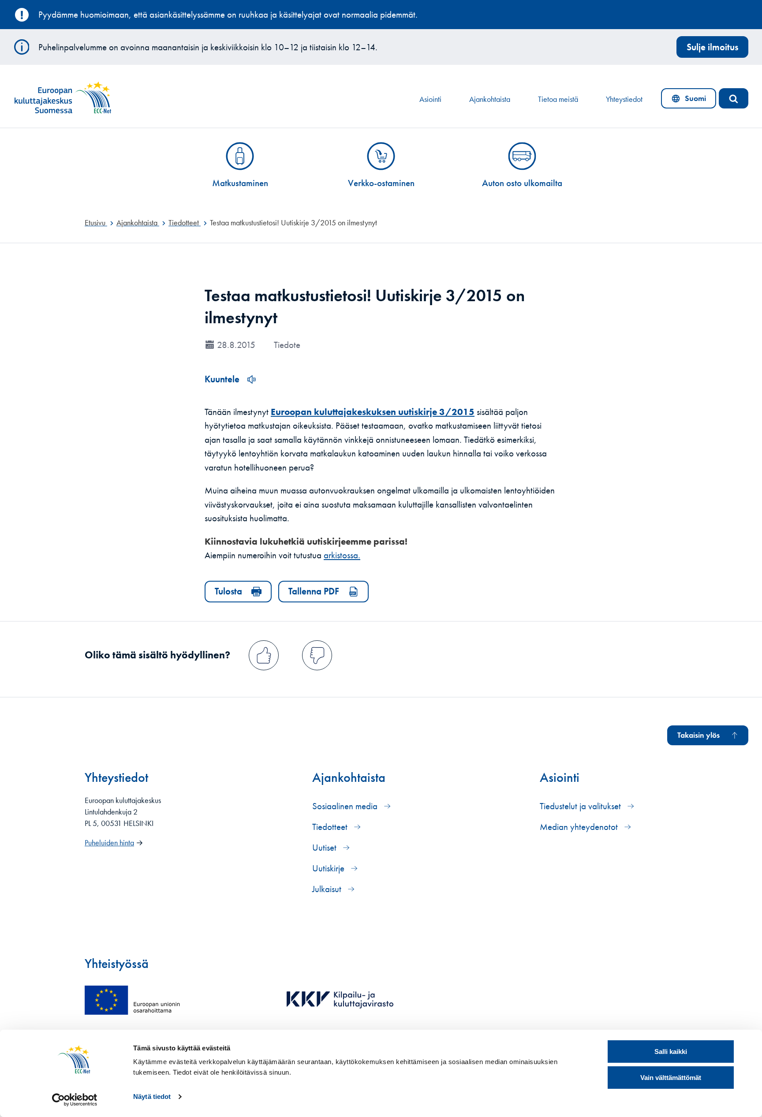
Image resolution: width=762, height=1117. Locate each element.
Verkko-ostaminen (381, 183)
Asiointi (430, 99)
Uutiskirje (329, 868)
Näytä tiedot (152, 1096)
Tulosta (228, 591)
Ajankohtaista (489, 99)
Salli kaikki (670, 1051)
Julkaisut (328, 889)
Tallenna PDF (313, 591)
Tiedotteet (331, 827)
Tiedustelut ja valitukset (581, 806)
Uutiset (325, 847)
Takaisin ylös (698, 735)
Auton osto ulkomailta (522, 183)
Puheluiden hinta (109, 843)
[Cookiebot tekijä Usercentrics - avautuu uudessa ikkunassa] (74, 1099)
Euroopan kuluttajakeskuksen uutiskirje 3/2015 (372, 412)
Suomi (690, 100)
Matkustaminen (240, 183)
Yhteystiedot (624, 99)
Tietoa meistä (558, 99)
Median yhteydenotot (580, 827)
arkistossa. (342, 555)
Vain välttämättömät (670, 1077)
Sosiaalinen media (346, 806)
